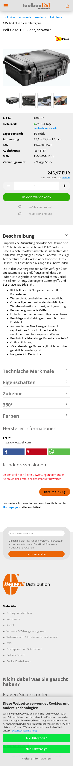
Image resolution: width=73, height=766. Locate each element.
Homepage (10, 507)
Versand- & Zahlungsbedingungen (26, 631)
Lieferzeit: (10, 124)
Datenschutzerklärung (24, 730)
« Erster (10, 17)
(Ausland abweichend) (45, 128)
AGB (9, 643)
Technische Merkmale (28, 371)
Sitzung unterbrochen (19, 613)
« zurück (25, 17)
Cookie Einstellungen (19, 661)
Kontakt (11, 625)
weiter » (40, 17)
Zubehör (12, 393)
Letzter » (56, 17)
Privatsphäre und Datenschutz (24, 649)
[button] (8, 186)
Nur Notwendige (36, 749)
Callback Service (16, 655)
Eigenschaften (19, 382)
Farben (11, 416)
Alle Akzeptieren (36, 738)
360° (8, 404)
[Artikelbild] (36, 64)
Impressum (13, 619)
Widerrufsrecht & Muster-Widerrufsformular (32, 637)
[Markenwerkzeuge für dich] (36, 5)
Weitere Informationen (36, 758)
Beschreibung (18, 236)
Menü (5, 5)
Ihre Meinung (55, 492)
